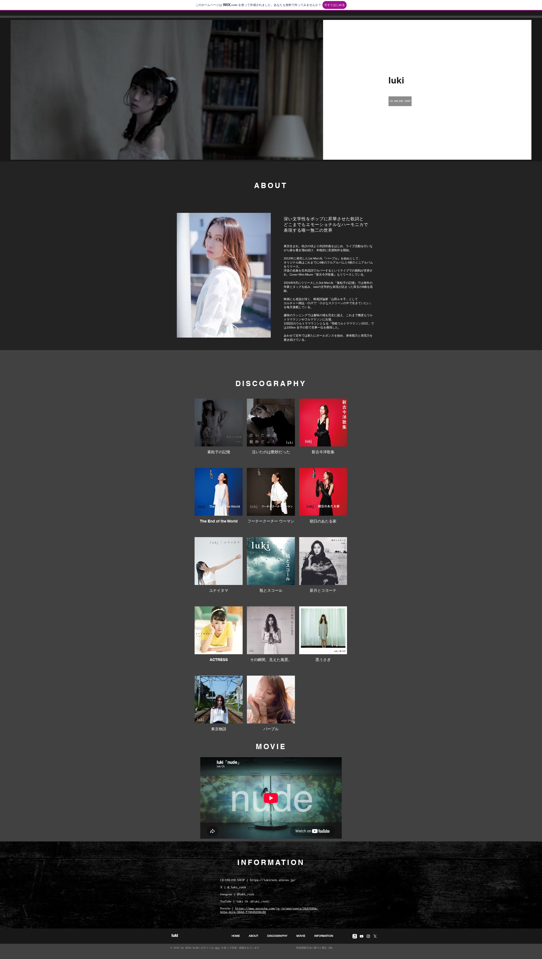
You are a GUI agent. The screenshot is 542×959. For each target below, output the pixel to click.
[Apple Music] (355, 936)
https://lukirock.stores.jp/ (273, 880)
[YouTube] (361, 936)
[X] (375, 936)
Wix (217, 948)
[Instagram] (368, 936)
